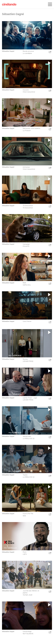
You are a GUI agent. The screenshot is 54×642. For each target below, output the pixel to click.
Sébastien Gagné (8, 51)
